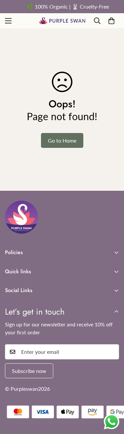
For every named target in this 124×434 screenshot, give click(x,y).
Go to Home (62, 140)
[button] (111, 20)
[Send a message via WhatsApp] (112, 422)
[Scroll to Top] (112, 399)
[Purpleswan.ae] (62, 21)
